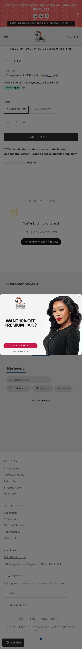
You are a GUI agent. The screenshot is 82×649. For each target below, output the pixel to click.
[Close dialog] (79, 297)
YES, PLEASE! (20, 346)
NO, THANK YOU (20, 351)
